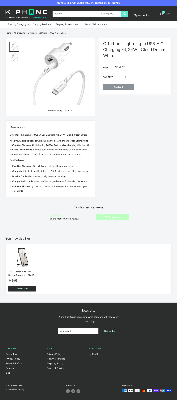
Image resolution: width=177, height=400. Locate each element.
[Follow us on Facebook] (68, 391)
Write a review (112, 217)
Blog (8, 372)
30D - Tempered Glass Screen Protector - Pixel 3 (21, 273)
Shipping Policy (55, 363)
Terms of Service (55, 368)
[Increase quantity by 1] (133, 77)
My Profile (93, 354)
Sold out (118, 87)
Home (8, 33)
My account (141, 15)
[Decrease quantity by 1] (118, 77)
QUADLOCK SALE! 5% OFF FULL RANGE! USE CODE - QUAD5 (88, 3)
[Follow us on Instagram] (73, 391)
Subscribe (109, 331)
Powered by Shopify (15, 389)
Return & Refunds (15, 363)
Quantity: (108, 76)
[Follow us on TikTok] (78, 391)
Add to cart (22, 288)
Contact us (11, 354)
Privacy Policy (13, 358)
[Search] (124, 14)
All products (19, 33)
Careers (10, 368)
